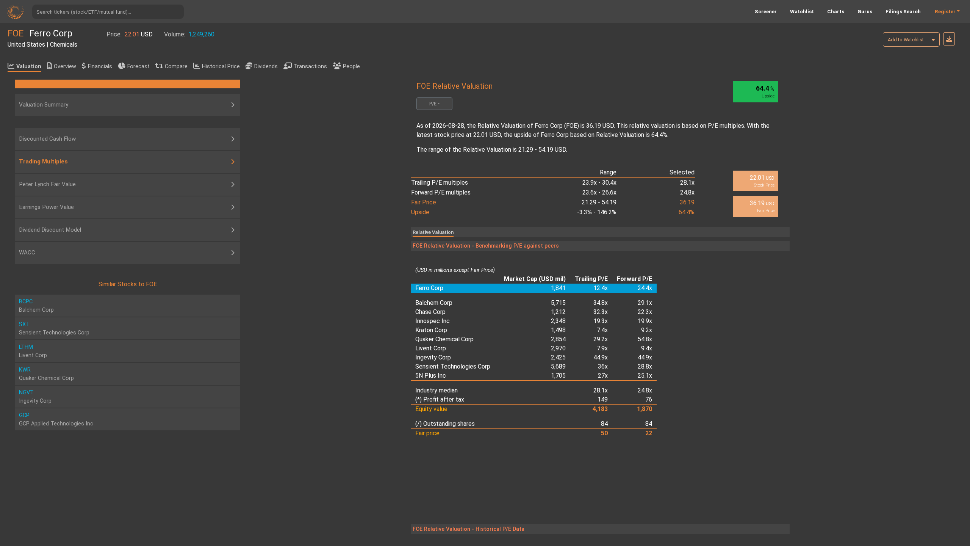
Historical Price (221, 66)
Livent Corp (430, 348)
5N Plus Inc (430, 375)
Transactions (310, 66)
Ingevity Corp (433, 357)
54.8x (645, 339)
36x (603, 366)
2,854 (558, 339)
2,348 (558, 321)
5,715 (558, 302)
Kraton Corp (431, 330)
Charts (835, 11)
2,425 (558, 357)
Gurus (864, 11)
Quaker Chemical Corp (444, 339)
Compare (176, 66)
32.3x (600, 311)
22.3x (645, 311)
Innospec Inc (432, 321)
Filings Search (903, 11)
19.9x (645, 321)
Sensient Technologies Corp (452, 366)
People (351, 66)
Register (945, 11)
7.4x (602, 330)
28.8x (645, 366)
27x (603, 375)
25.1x (645, 375)
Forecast (138, 66)
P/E (432, 104)
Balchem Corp (433, 302)
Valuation (28, 66)
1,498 (558, 330)
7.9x (602, 348)
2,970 (558, 348)
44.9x (600, 357)
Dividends (266, 66)
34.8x (600, 302)
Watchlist (802, 11)
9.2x (646, 330)
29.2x (600, 339)
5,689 (558, 366)
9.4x (646, 348)
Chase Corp (430, 311)
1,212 (558, 311)
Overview (65, 66)
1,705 (558, 375)
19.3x (600, 321)
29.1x (645, 302)
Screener (766, 11)
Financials (100, 66)
